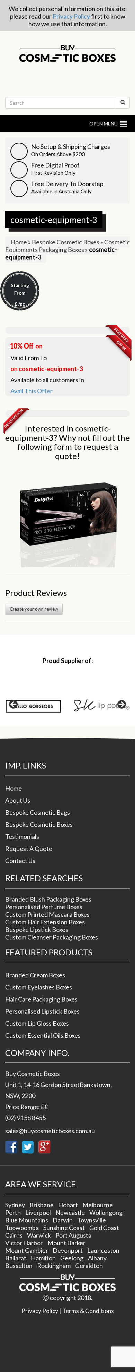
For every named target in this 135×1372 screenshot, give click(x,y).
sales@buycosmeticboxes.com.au (50, 1131)
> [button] (121, 705)
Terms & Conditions (88, 1310)
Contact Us (20, 860)
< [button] (14, 705)
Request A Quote (28, 848)
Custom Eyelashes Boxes (38, 987)
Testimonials (22, 836)
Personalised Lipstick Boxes (42, 1011)
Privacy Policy (71, 16)
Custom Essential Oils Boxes (43, 1035)
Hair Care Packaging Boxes (41, 999)
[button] (103, 123)
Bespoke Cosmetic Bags (37, 812)
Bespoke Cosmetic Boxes (65, 242)
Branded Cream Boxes (35, 975)
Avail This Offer (31, 391)
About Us (17, 800)
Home (18, 242)
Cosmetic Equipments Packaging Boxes (67, 245)
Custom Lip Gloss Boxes (37, 1023)
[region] (67, 706)
